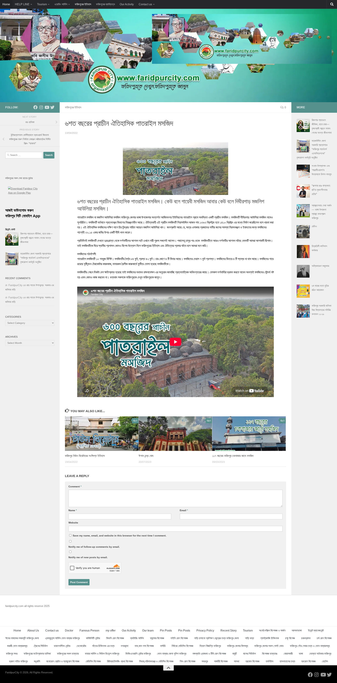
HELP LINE (22, 4)
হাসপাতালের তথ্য (287, 661)
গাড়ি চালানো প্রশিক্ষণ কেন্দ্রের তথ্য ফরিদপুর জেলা (216, 638)
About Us (33, 630)
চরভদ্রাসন (305, 638)
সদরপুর (205, 661)
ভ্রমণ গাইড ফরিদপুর (18, 661)
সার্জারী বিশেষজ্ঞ (221, 661)
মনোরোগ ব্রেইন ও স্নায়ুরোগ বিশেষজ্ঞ (62, 661)
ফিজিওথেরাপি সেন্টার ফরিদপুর (138, 653)
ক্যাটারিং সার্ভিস (137, 638)
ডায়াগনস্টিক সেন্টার (62, 645)
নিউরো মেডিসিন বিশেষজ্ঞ (182, 645)
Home (6, 4)
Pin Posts (166, 630)
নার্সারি (162, 645)
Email (184, 510)
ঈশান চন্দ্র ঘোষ (146, 456)
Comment (74, 486)
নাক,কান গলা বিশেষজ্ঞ (144, 645)
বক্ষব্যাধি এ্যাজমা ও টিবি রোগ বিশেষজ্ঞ (209, 653)
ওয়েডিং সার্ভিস (60, 4)
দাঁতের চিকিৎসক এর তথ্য (103, 645)
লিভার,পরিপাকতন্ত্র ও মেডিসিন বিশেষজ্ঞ (156, 661)
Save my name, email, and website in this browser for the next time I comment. (119, 535)
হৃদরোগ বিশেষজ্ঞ (308, 661)
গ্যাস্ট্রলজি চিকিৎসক (269, 638)
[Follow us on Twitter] (52, 107)
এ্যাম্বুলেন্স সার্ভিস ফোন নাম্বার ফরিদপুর (62, 638)
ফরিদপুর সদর (11, 653)
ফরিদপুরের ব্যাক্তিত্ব (105, 4)
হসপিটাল (269, 661)
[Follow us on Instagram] (41, 107)
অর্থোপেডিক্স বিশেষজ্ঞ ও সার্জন (272, 630)
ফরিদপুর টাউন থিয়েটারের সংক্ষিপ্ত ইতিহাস (85, 456)
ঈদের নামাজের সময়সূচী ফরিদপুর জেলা (22, 638)
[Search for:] (23, 155)
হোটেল (325, 661)
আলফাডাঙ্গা (297, 630)
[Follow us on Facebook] (35, 107)
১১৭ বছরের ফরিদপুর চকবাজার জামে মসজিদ (232, 456)
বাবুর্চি (234, 653)
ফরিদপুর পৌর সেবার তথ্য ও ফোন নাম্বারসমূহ (310, 645)
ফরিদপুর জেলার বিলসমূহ (237, 645)
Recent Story (228, 630)
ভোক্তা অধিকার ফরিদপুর (320, 653)
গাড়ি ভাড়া (249, 638)
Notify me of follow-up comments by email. (94, 546)
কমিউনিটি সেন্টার (93, 638)
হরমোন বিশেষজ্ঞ (252, 661)
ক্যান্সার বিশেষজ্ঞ (157, 638)
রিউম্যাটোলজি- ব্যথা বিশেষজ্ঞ (120, 661)
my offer (110, 630)
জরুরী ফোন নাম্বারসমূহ (17, 645)
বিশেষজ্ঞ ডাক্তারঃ (269, 653)
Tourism (42, 4)
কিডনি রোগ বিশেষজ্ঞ (115, 638)
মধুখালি (37, 661)
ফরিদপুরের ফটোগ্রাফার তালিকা (37, 653)
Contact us (145, 4)
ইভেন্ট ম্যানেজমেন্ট (316, 630)
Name (72, 510)
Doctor (69, 630)
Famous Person (89, 630)
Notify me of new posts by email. (88, 557)
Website (73, 522)
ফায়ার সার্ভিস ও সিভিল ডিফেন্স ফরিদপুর (102, 653)
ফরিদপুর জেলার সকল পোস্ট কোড (269, 645)
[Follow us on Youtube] (47, 107)
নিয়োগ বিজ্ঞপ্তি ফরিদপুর (210, 645)
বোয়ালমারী (288, 653)
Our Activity (127, 4)
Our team (148, 630)
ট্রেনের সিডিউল (41, 645)
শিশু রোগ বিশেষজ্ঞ (187, 661)
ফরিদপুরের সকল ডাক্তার (68, 653)
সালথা (236, 661)
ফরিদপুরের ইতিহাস (83, 4)
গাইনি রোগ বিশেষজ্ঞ (179, 638)
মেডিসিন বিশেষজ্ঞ (93, 661)
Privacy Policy (205, 630)
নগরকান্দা (124, 645)
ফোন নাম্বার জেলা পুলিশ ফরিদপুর (171, 653)
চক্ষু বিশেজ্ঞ (290, 638)
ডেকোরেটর (81, 645)
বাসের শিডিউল (249, 653)
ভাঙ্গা (301, 653)
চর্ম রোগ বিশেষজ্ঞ (324, 638)
